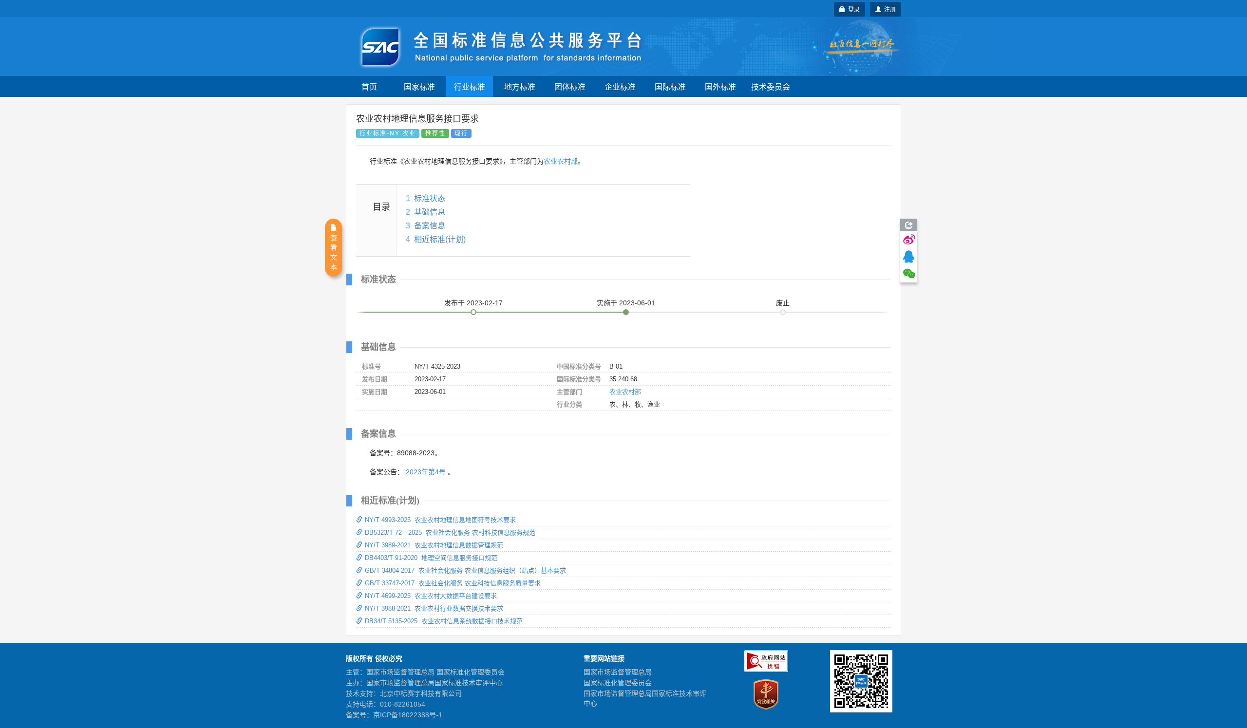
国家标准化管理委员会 (618, 683)
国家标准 (419, 86)
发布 (473, 303)
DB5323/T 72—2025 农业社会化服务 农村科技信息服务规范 (450, 532)
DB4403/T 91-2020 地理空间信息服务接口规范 (431, 557)
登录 (852, 9)
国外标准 (720, 86)
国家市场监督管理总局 (618, 672)
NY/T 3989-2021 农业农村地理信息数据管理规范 (434, 545)
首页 (369, 86)
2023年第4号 (426, 472)
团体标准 (570, 86)
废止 (783, 303)
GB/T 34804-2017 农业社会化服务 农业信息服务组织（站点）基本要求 (465, 570)
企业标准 (620, 86)
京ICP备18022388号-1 (407, 715)
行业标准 (469, 86)
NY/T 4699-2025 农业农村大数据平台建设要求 (431, 595)
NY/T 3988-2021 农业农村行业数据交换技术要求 (434, 608)
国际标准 (670, 86)
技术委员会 (770, 86)
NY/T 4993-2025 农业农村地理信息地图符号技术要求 (440, 519)
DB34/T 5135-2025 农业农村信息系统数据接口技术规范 (444, 621)
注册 (888, 9)
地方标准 (519, 86)
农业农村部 (561, 161)
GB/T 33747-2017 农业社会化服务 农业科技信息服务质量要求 (453, 583)
